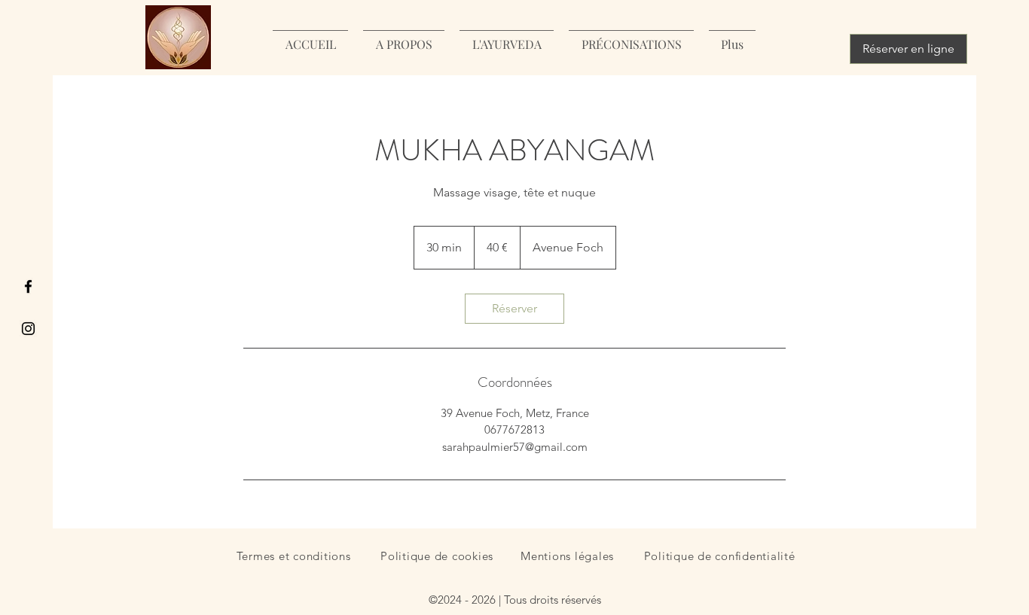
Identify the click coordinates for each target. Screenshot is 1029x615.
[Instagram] (28, 328)
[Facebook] (28, 286)
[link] (514, 309)
